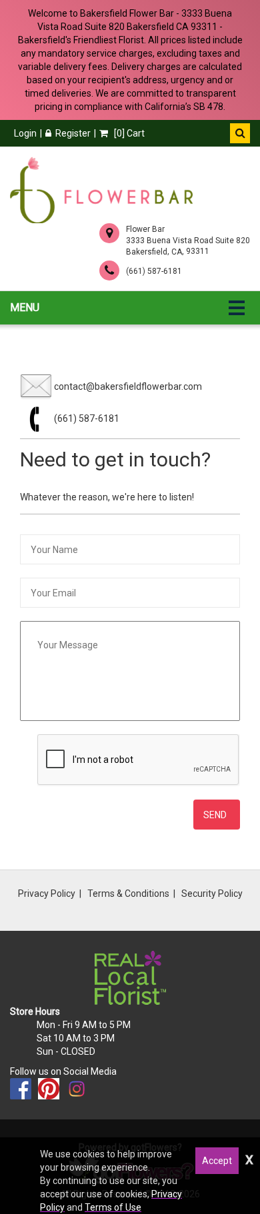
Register (73, 133)
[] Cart (128, 133)
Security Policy (212, 893)
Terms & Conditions (128, 893)
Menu (24, 307)
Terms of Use (113, 1207)
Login (25, 133)
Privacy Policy (46, 893)
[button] (240, 133)
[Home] (101, 190)
